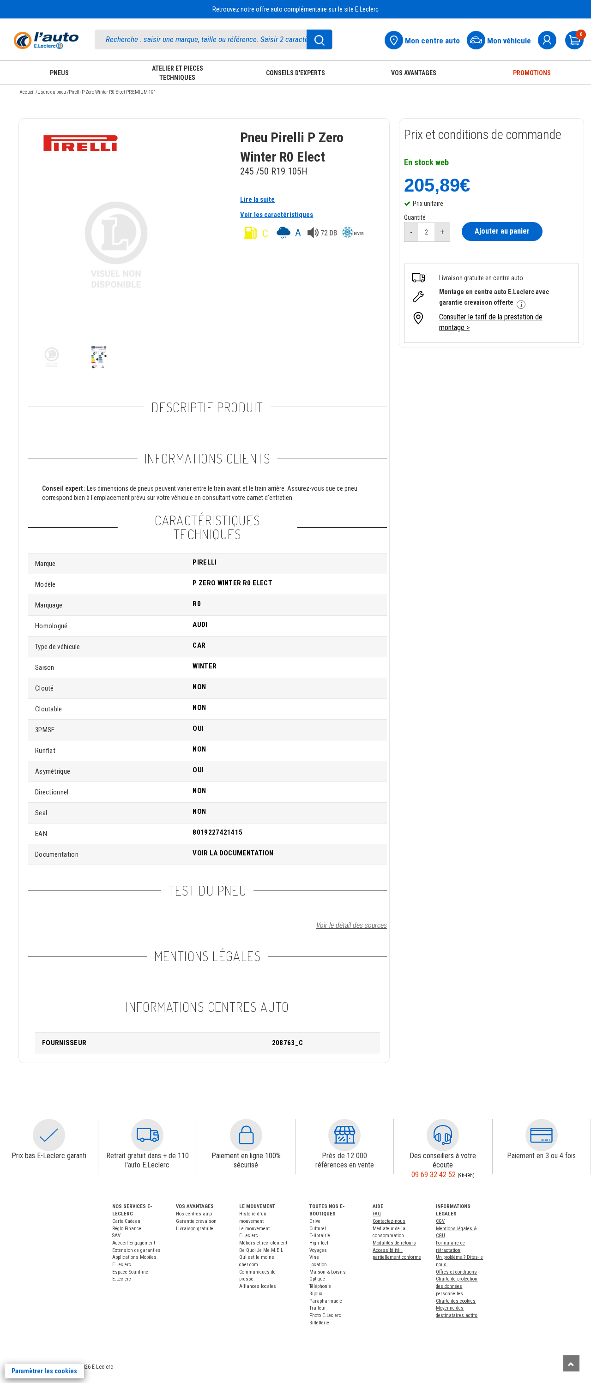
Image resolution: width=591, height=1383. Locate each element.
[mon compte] (551, 39)
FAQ (377, 1214)
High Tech (319, 1243)
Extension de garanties (136, 1250)
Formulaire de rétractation (450, 1246)
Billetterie (319, 1323)
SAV (116, 1236)
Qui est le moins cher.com (256, 1261)
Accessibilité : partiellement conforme (397, 1254)
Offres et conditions (456, 1272)
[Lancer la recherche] (319, 39)
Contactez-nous (389, 1221)
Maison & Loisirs (327, 1272)
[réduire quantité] (411, 232)
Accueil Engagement (133, 1243)
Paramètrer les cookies (44, 1371)
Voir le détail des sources (351, 925)
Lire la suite (257, 199)
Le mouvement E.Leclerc (254, 1232)
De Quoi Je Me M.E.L (261, 1250)
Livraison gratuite (194, 1229)
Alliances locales (257, 1286)
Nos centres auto (194, 1214)
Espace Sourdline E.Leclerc (130, 1275)
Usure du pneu (51, 92)
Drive (314, 1221)
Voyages (318, 1250)
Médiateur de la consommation (389, 1232)
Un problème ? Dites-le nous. (459, 1261)
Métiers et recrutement (263, 1243)
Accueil (27, 92)
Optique (317, 1279)
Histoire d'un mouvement (252, 1217)
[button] (49, 1135)
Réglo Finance (126, 1229)
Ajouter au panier (502, 231)
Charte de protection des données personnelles (456, 1286)
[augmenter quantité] (442, 232)
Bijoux (315, 1294)
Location (318, 1265)
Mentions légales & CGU (456, 1232)
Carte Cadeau (126, 1221)
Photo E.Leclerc (325, 1315)
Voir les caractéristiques (276, 214)
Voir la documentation (233, 853)
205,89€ (437, 184)
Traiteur (317, 1308)
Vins (314, 1257)
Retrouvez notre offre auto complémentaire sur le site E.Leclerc (295, 9)
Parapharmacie (325, 1301)
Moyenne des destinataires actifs (456, 1311)
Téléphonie (320, 1286)
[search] (213, 39)
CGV (440, 1221)
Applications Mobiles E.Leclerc (134, 1261)
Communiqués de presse (257, 1275)
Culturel (317, 1229)
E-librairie (319, 1236)
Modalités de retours (394, 1243)
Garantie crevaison (196, 1221)
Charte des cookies (456, 1301)
